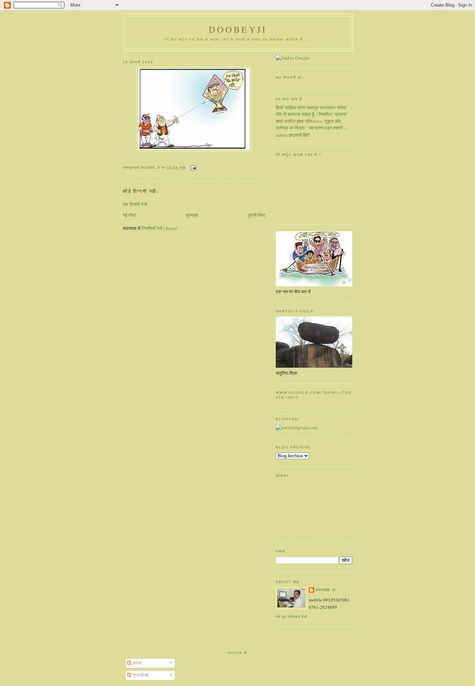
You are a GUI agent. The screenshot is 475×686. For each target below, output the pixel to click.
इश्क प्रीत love (309, 121)
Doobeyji (238, 29)
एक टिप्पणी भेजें (135, 204)
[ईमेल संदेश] (192, 167)
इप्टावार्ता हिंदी (299, 135)
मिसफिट (325, 114)
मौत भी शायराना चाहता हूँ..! (296, 114)
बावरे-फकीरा (286, 121)
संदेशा (341, 107)
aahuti (282, 135)
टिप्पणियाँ (140, 675)
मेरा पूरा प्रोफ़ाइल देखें (291, 617)
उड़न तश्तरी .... (336, 128)
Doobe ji (326, 590)
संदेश (136, 663)
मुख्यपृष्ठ (192, 215)
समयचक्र (328, 107)
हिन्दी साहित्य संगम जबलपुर (297, 107)
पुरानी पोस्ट (256, 215)
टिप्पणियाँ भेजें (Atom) (159, 228)
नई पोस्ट (129, 215)
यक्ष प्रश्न (315, 128)
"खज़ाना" (340, 114)
